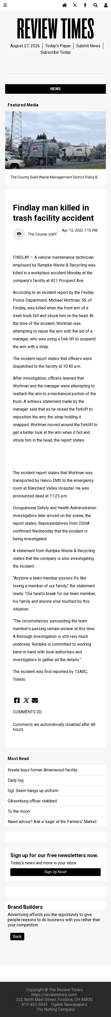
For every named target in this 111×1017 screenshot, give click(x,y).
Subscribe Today (56, 52)
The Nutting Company (55, 1009)
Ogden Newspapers (69, 1004)
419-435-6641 (34, 1004)
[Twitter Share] (26, 700)
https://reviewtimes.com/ (54, 994)
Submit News (88, 45)
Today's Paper (58, 45)
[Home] (64, 5)
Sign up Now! (55, 872)
